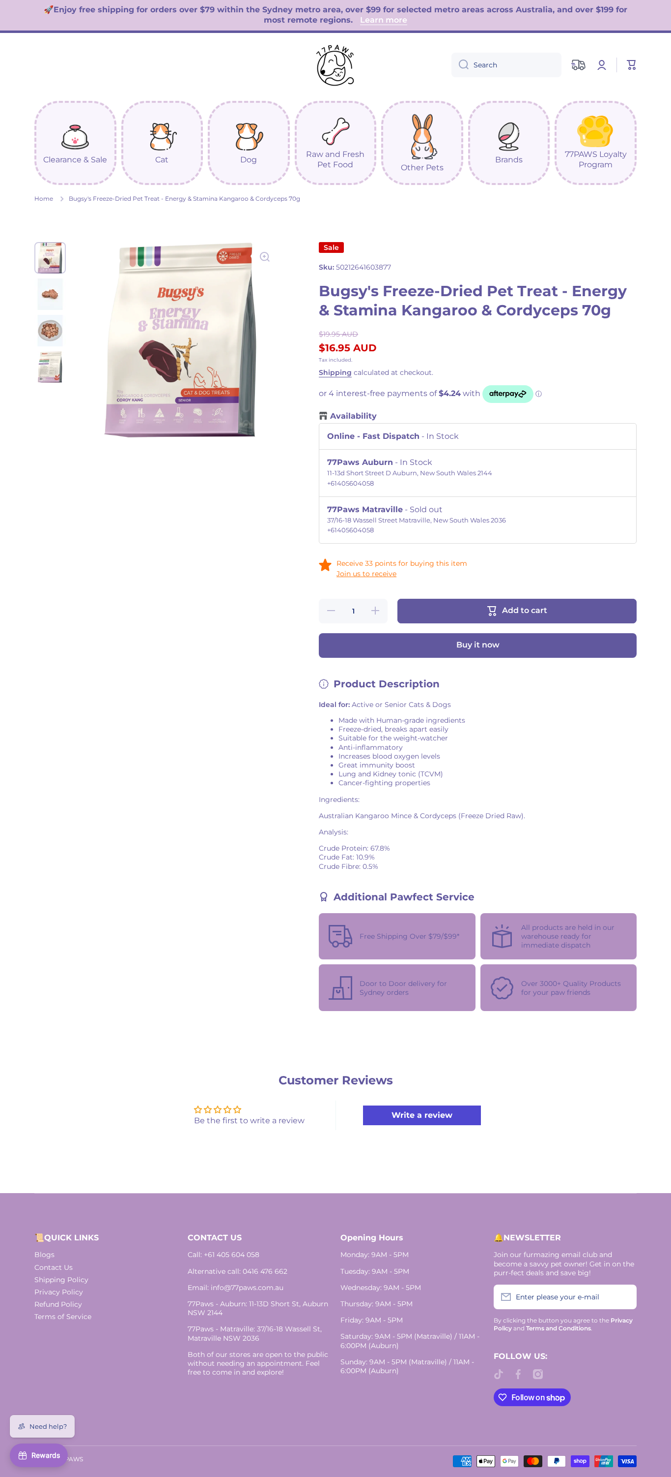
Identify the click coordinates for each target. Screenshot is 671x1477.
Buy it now (478, 644)
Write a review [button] (421, 1115)
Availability (353, 416)
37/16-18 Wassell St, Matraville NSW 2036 (255, 1333)
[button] (632, 65)
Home (43, 198)
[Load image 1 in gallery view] (50, 258)
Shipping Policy (61, 1279)
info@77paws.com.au (247, 1287)
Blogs (44, 1254)
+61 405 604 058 (231, 1254)
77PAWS (70, 1459)
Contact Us (53, 1267)
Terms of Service (62, 1316)
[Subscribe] (624, 1297)
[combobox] (506, 65)
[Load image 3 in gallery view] (50, 330)
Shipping (335, 372)
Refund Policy (58, 1304)
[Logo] (335, 65)
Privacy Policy (58, 1292)
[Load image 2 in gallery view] (50, 294)
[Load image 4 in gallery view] (50, 367)
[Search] (460, 65)
